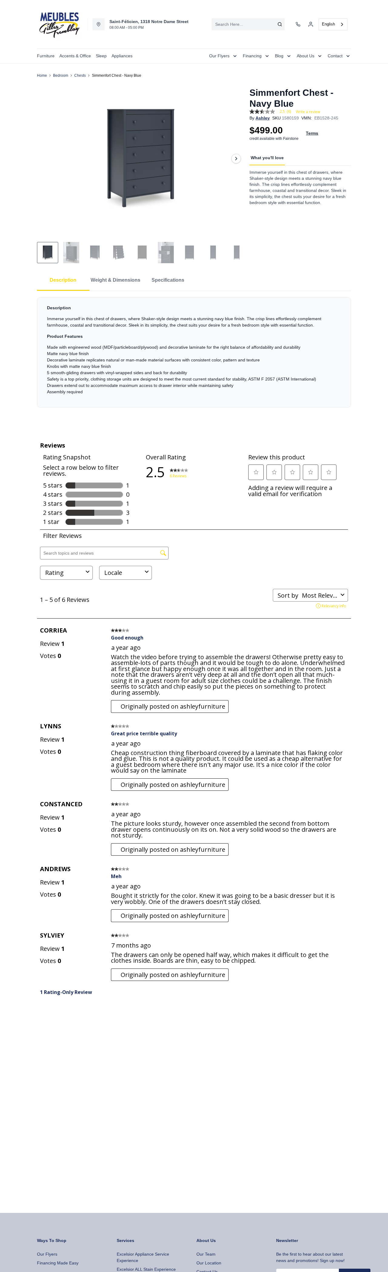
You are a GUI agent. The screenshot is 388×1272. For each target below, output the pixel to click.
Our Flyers (47, 1254)
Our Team (206, 1254)
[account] (311, 24)
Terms (312, 133)
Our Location (208, 1262)
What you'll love (267, 157)
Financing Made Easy (58, 1262)
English (328, 24)
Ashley (263, 118)
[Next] (236, 158)
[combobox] (248, 24)
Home (42, 75)
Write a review (308, 112)
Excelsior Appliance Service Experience (143, 1257)
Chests (80, 75)
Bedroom (60, 75)
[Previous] (45, 158)
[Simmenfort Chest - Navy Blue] (141, 158)
